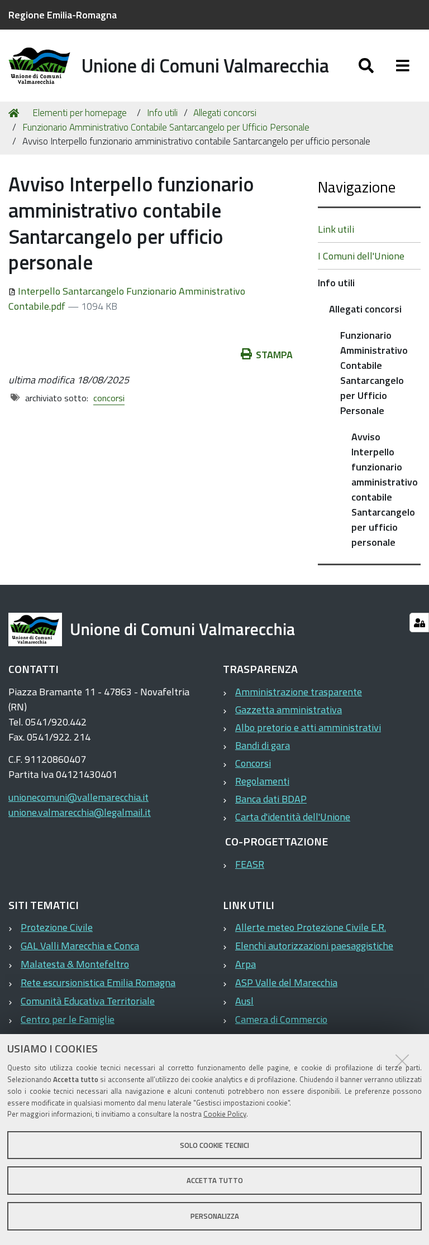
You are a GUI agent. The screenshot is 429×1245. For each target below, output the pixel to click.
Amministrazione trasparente (298, 691)
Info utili (162, 112)
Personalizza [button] (214, 1216)
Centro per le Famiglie (68, 1019)
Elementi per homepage (79, 112)
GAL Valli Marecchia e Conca (80, 945)
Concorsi (253, 763)
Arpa (245, 964)
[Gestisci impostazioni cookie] (419, 622)
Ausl (244, 1000)
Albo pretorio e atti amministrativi (308, 727)
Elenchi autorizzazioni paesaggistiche (314, 945)
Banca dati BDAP (271, 798)
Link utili (336, 229)
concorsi (109, 398)
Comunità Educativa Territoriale (88, 1000)
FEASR (249, 864)
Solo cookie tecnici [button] (214, 1145)
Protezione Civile (57, 927)
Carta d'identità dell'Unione (292, 816)
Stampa (274, 354)
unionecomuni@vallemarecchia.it (78, 797)
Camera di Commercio (281, 1019)
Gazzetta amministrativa (288, 709)
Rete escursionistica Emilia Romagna (98, 982)
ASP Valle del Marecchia (286, 982)
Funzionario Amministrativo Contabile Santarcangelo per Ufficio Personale (165, 127)
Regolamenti (262, 781)
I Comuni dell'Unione (361, 255)
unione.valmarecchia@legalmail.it (79, 812)
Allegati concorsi (224, 112)
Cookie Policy (224, 1113)
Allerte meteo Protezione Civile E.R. (310, 927)
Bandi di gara (262, 745)
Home (15, 113)
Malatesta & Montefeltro (75, 964)
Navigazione (356, 186)
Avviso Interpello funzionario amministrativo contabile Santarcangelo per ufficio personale (384, 489)
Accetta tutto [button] (215, 1180)
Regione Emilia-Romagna (62, 14)
